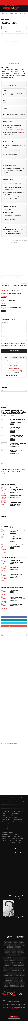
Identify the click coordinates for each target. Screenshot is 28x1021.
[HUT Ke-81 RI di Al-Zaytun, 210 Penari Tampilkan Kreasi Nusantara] (4, 422)
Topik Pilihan (12, 533)
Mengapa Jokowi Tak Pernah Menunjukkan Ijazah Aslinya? (16, 489)
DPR (16, 165)
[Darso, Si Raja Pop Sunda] (19, 908)
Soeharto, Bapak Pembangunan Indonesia (17, 561)
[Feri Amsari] (5, 303)
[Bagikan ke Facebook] (11, 375)
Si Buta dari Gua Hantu (8, 937)
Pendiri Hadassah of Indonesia (20, 937)
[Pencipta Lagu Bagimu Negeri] (8, 908)
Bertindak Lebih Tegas (8, 896)
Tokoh (8, 17)
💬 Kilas (22, 357)
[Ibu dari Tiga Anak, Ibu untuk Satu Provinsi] (8, 866)
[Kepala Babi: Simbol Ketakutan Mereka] (4, 505)
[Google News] (20, 1014)
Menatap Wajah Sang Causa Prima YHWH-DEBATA (16, 436)
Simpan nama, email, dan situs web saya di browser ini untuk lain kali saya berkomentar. (13, 345)
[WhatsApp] (12, 34)
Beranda (3, 17)
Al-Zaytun (3, 407)
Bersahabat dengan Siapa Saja (19, 876)
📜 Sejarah (14, 357)
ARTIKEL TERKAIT (5, 290)
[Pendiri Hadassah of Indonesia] (19, 927)
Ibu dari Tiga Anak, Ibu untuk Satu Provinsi (8, 876)
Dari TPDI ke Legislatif (11, 27)
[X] (6, 34)
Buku (11, 541)
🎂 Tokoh (5, 357)
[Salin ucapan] (21, 375)
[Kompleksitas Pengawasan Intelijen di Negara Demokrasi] (4, 540)
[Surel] (19, 34)
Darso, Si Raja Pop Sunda (20, 917)
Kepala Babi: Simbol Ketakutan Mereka (16, 503)
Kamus (11, 13)
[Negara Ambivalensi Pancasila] (4, 453)
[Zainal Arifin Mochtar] (5, 309)
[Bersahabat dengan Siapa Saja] (19, 866)
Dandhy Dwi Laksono (15, 293)
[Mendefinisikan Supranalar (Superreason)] (4, 446)
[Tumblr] (26, 34)
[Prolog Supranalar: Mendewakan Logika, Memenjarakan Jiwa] (4, 430)
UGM (11, 152)
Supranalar (12, 432)
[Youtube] (17, 1014)
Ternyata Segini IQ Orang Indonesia (17, 530)
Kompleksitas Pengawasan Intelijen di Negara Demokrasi (18, 538)
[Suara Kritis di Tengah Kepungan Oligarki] (19, 887)
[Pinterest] (9, 34)
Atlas (16, 13)
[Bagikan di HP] (19, 375)
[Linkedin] (16, 34)
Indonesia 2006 (14, 567)
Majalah (11, 563)
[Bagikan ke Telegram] (14, 375)
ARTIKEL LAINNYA (15, 290)
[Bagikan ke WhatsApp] (6, 375)
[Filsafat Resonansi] (4, 499)
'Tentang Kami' (14, 1008)
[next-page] (5, 314)
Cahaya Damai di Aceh (17, 604)
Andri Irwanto (5, 285)
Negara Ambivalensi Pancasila (16, 450)
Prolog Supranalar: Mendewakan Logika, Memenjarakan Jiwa (16, 429)
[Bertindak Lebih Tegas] (8, 887)
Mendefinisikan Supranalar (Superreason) (18, 444)
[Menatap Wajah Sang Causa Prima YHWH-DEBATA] (4, 438)
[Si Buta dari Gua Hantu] (8, 927)
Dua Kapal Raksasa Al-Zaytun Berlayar (17, 545)
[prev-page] (2, 314)
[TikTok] (11, 1014)
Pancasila (21, 132)
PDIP (14, 168)
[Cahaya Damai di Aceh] (4, 607)
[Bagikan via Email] (16, 375)
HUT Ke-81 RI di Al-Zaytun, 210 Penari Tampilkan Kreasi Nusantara (18, 421)
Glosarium (22, 13)
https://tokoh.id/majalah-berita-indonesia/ (9, 743)
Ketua (6, 215)
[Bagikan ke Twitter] (9, 375)
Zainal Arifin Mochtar (15, 307)
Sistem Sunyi (5, 13)
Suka (24, 616)
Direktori (12, 17)
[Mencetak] (22, 34)
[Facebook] (2, 34)
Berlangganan (22, 626)
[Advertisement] (14, 257)
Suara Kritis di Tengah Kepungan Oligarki (19, 897)
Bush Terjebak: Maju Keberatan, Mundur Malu (17, 575)
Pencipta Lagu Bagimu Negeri (8, 917)
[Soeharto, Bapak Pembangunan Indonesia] (4, 563)
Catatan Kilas (12, 453)
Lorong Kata (12, 492)
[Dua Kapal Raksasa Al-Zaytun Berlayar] (4, 548)
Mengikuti (23, 619)
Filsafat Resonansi (15, 496)
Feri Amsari (12, 300)
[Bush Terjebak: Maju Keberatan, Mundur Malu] (4, 577)
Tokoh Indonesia (9, 31)
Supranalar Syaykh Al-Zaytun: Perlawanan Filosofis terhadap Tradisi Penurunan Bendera (13, 412)
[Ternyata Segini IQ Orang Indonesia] (4, 533)
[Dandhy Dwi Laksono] (5, 295)
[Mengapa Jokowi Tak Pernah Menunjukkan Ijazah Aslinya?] (4, 490)
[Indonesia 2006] (4, 570)
